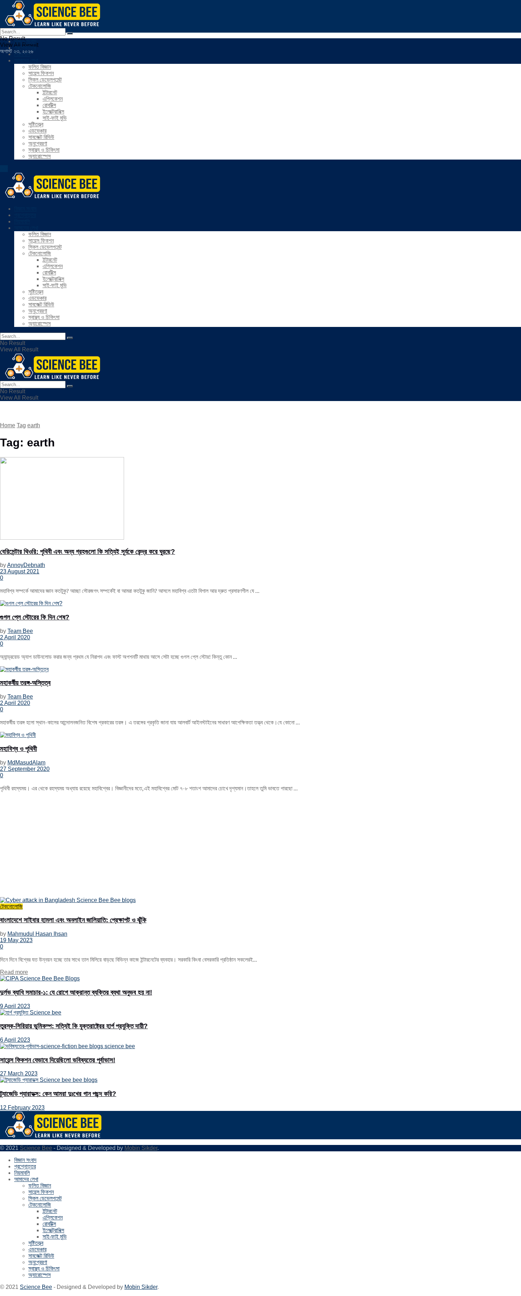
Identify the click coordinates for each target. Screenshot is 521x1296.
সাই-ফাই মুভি (55, 118)
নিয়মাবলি (22, 54)
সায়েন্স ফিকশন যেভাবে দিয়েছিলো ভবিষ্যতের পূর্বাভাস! (57, 1060)
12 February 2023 (22, 1108)
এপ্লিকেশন (53, 99)
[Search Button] (70, 33)
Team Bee (20, 631)
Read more (14, 972)
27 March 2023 (19, 1073)
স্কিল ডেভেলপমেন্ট (45, 80)
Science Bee (36, 1148)
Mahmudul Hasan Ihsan (37, 934)
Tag (21, 425)
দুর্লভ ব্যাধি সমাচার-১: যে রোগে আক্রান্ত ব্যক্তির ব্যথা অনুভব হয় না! (76, 992)
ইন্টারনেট (50, 92)
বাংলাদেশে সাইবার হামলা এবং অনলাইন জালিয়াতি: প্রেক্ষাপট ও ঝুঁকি (73, 920)
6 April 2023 (15, 1040)
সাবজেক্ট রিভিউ (41, 137)
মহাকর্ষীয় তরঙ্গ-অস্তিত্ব (25, 682)
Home (7, 425)
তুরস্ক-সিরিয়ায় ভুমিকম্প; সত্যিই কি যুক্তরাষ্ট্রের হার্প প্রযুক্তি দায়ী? (74, 1026)
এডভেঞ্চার (37, 131)
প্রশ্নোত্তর (25, 48)
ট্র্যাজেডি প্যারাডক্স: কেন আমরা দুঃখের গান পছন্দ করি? (58, 1093)
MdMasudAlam (26, 763)
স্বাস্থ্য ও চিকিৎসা (44, 150)
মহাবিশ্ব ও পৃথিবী (18, 748)
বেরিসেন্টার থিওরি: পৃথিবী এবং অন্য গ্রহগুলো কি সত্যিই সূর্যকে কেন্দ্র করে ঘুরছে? (87, 551)
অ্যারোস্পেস (39, 156)
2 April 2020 (15, 637)
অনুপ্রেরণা (37, 143)
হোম (4, 168)
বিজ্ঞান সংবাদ (25, 41)
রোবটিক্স (49, 105)
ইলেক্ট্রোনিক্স (53, 112)
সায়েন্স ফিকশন (41, 73)
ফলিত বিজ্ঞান (39, 67)
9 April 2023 (15, 1006)
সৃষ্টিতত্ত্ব (35, 124)
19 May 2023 (16, 940)
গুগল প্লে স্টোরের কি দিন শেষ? (34, 617)
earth (33, 425)
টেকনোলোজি (39, 86)
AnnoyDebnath (26, 565)
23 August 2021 (19, 571)
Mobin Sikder (140, 1148)
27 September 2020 (25, 769)
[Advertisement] (212, 847)
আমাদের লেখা (26, 60)
